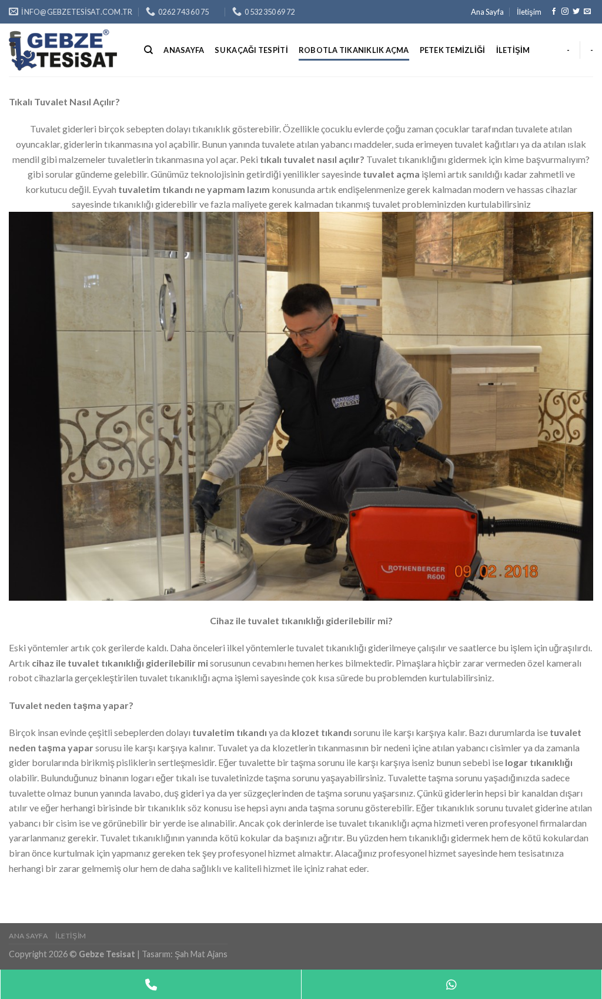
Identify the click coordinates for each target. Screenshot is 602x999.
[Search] (148, 50)
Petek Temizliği (453, 50)
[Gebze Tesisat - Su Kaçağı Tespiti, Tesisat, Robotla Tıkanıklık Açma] (67, 50)
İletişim (529, 11)
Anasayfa (183, 50)
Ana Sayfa (487, 11)
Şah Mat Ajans (201, 954)
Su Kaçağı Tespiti (251, 50)
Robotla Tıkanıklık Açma (354, 50)
